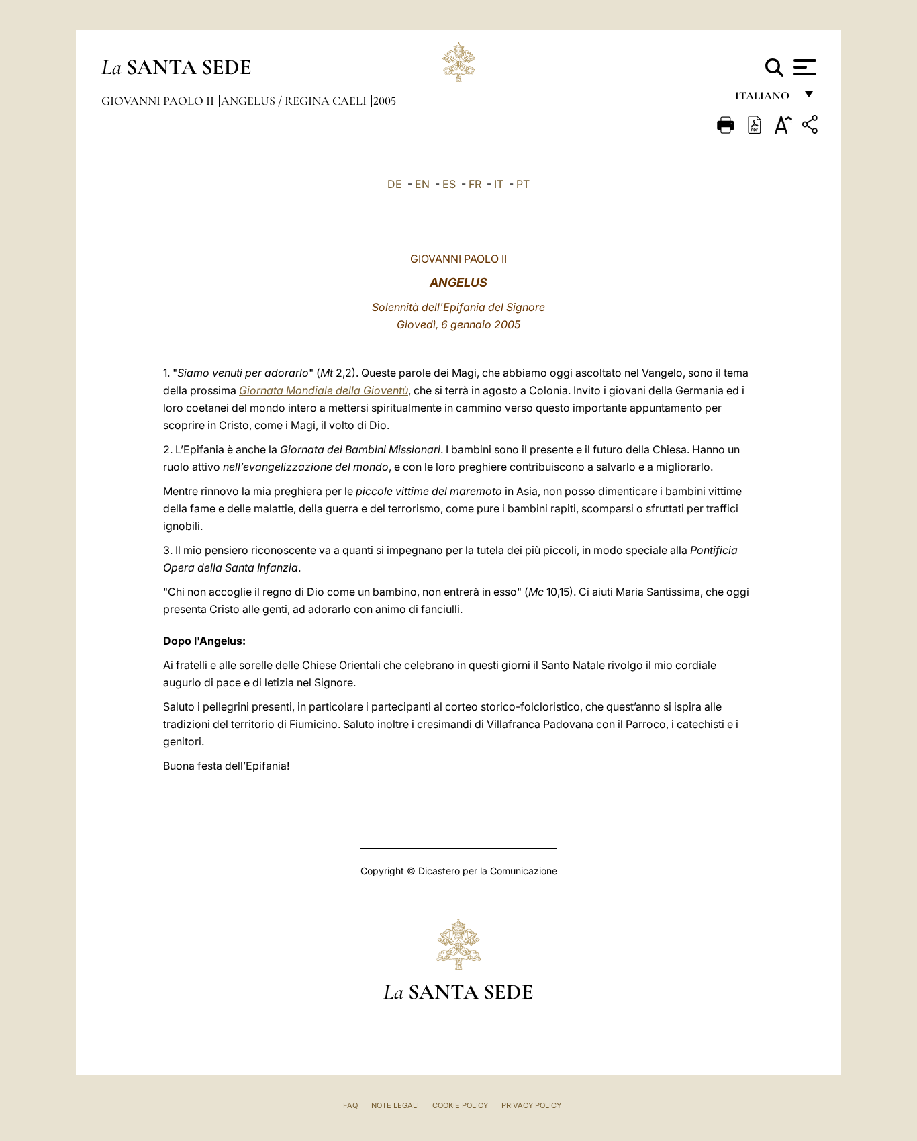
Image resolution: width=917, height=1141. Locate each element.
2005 (384, 100)
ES (449, 184)
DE (394, 184)
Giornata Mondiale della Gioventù (323, 390)
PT (523, 184)
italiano (765, 99)
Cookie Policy (460, 1105)
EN (422, 184)
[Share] (811, 126)
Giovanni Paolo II (159, 100)
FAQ (350, 1105)
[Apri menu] (803, 67)
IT (498, 184)
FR (475, 184)
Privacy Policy (531, 1105)
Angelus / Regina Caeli (295, 100)
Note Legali (395, 1105)
